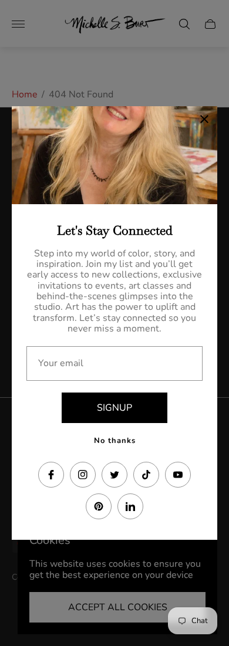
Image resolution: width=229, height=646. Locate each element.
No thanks (115, 440)
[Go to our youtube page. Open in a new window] (178, 475)
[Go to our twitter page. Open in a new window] (114, 475)
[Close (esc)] (204, 119)
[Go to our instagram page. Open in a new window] (83, 475)
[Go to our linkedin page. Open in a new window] (130, 506)
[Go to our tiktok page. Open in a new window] (146, 475)
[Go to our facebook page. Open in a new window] (51, 475)
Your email (60, 363)
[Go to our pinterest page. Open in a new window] (99, 506)
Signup (114, 407)
